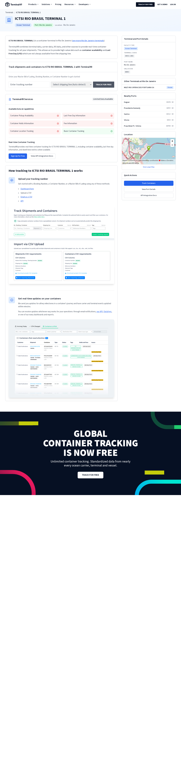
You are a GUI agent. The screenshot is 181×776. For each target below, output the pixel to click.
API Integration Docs (149, 195)
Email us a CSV (26, 197)
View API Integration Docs (42, 156)
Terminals (9, 12)
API (22, 201)
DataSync (108, 311)
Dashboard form (27, 188)
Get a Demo (162, 4)
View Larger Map (148, 167)
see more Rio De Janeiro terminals (88, 40)
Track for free (145, 4)
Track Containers (148, 183)
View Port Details (148, 189)
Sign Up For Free (18, 156)
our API (100, 311)
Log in (173, 4)
